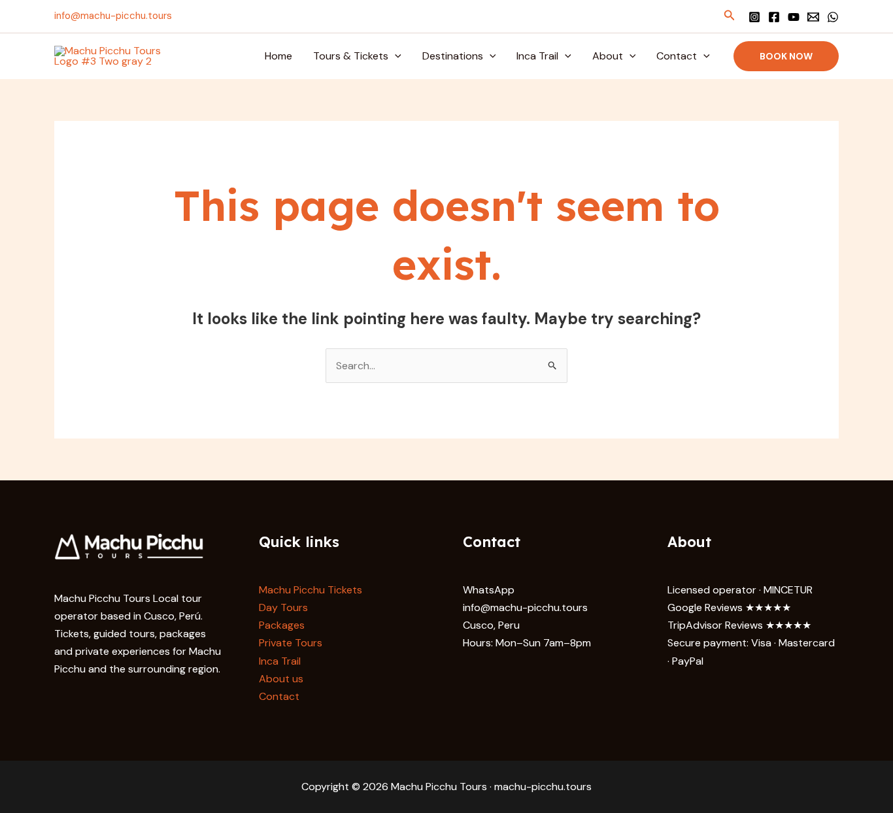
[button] (729, 16)
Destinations (452, 56)
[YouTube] (794, 17)
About (607, 56)
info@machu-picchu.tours (113, 15)
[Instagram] (754, 17)
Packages (282, 625)
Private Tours (290, 643)
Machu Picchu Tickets (310, 590)
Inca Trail (537, 56)
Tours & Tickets (350, 56)
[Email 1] (813, 17)
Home (278, 56)
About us (281, 679)
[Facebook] (774, 17)
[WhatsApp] (833, 17)
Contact (676, 56)
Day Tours (283, 607)
